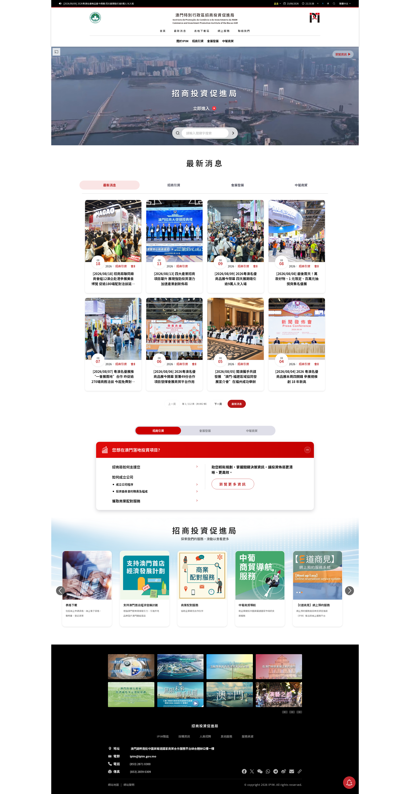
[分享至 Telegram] (275, 771)
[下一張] (349, 590)
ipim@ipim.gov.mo (143, 756)
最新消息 (180, 31)
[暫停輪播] (292, 712)
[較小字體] (319, 3)
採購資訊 (184, 736)
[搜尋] (334, 3)
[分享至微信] (260, 771)
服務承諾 (247, 736)
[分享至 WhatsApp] (268, 771)
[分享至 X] (252, 771)
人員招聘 (205, 736)
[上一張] (60, 590)
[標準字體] (323, 3)
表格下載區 (202, 31)
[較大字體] (327, 3)
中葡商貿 (301, 185)
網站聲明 (128, 784)
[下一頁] (299, 712)
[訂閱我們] (349, 782)
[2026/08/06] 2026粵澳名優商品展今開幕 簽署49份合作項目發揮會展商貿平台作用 (104, 3)
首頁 (163, 31)
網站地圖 (113, 784)
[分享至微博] (283, 771)
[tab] (158, 430)
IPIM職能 (163, 736)
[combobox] (206, 133)
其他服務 (226, 736)
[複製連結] (299, 771)
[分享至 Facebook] (244, 771)
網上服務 (224, 31)
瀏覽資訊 (343, 54)
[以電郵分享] (291, 771)
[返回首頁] (95, 17)
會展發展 (237, 185)
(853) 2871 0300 (140, 764)
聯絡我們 (244, 31)
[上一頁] (285, 712)
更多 (276, 3)
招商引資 (173, 185)
